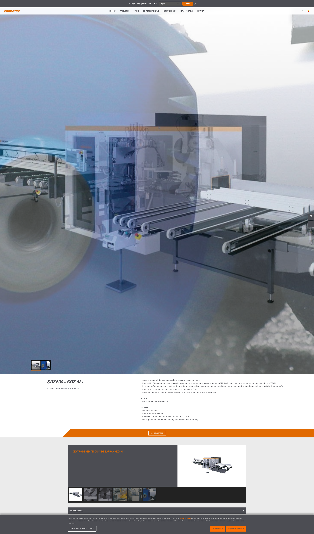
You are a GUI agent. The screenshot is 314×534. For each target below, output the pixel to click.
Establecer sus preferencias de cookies (82, 528)
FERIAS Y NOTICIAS (186, 11)
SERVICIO (136, 11)
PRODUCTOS (124, 11)
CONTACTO (201, 11)
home (48, 395)
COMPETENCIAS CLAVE (151, 11)
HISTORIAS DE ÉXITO (169, 11)
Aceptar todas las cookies (236, 528)
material (53, 395)
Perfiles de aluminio (63, 395)
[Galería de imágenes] (36, 369)
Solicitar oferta (157, 433)
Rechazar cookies (217, 528)
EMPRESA (112, 11)
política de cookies (185, 518)
